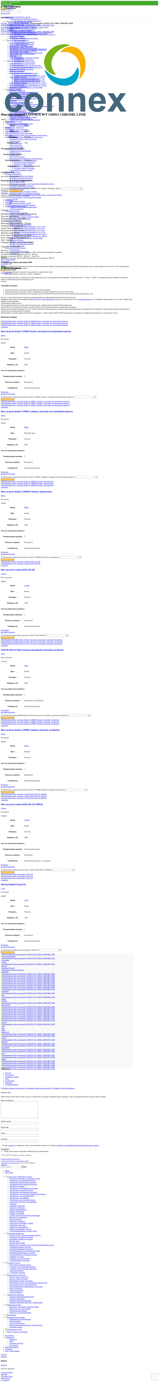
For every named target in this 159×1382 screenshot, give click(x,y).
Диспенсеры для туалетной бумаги (22, 1200)
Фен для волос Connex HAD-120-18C (18, 569)
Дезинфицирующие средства (20, 1247)
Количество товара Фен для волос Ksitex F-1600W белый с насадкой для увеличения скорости (38, 397)
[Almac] (28, 1067)
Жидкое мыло (15, 1241)
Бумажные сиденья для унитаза (21, 178)
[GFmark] (28, 1034)
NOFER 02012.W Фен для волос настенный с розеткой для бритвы (32, 650)
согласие (11, 1145)
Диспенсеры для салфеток (19, 1198)
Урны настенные (16, 145)
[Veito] (28, 982)
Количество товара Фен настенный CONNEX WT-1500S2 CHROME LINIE (31, 188)
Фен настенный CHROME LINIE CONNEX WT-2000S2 (22, 34)
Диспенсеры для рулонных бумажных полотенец (28, 1194)
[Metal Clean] (28, 1016)
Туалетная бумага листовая (19, 1260)
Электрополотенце (16, 209)
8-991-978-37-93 (35, 299)
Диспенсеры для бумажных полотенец (24, 1188)
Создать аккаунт (7, 1372)
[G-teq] (28, 1036)
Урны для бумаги (16, 1288)
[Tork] (28, 987)
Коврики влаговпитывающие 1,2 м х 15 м (29, 230)
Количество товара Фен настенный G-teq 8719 (20, 950)
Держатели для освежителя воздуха (23, 1180)
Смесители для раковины (19, 1227)
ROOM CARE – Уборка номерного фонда (25, 1235)
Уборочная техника (12, 211)
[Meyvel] (28, 1014)
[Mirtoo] (28, 1013)
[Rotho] (28, 997)
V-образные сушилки (17, 201)
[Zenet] (28, 974)
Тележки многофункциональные (22, 244)
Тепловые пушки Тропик (23, 164)
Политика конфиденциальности (10, 1159)
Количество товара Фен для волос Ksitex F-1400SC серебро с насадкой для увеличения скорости (39, 477)
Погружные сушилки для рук (20, 203)
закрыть (4, 1357)
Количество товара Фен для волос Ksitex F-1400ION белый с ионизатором (30, 557)
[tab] (69, 201)
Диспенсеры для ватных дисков (21, 1190)
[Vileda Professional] (28, 978)
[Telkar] (28, 989)
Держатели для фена (17, 1186)
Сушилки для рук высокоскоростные (23, 1269)
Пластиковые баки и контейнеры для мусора (26, 1286)
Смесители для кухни (18, 1225)
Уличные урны (15, 141)
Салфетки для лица (17, 1257)
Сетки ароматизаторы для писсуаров (23, 1231)
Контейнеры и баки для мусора (21, 133)
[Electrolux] (28, 1046)
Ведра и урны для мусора (19, 129)
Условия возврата (11, 1085)
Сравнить (8, 1349)
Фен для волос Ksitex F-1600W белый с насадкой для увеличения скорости (36, 331)
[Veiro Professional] (28, 983)
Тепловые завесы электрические (21, 166)
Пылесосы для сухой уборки (20, 1309)
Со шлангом (14, 254)
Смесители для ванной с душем (21, 1223)
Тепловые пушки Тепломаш (24, 162)
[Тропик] (28, 954)
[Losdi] (28, 1020)
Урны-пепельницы (16, 147)
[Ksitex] (28, 1024)
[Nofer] (28, 1009)
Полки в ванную (16, 1219)
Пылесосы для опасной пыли (20, 1313)
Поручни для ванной (17, 1221)
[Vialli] (28, 980)
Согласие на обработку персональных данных (15, 1161)
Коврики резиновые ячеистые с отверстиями (26, 1302)
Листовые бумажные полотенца (21, 1249)
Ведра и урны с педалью (19, 1279)
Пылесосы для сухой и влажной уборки (24, 217)
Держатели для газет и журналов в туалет (25, 1179)
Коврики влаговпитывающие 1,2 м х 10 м (29, 228)
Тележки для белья (16, 240)
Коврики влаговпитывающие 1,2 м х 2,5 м (29, 232)
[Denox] (28, 1049)
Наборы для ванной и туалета (20, 1229)
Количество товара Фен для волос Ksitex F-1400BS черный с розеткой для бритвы (33, 790)
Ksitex (3, 335)
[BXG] (28, 1055)
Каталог (4, 23)
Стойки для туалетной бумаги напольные (25, 1215)
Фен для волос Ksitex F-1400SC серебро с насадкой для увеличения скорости (37, 411)
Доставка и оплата (12, 1077)
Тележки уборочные (17, 1299)
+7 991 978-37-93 (6, 4)
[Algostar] (28, 1069)
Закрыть (4, 1165)
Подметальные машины (18, 1311)
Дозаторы (13, 1204)
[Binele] (28, 1061)
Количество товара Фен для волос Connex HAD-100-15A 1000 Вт (27, 870)
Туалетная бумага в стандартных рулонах (25, 193)
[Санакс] (28, 964)
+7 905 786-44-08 (13, 2)
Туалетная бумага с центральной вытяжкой (25, 197)
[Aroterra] (28, 1065)
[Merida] (28, 1018)
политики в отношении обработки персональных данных (77, 1145)
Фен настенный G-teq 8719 (13, 884)
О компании (9, 1081)
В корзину (5, 191)
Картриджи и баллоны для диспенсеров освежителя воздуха (32, 184)
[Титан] (28, 958)
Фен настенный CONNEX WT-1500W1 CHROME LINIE (22, 27)
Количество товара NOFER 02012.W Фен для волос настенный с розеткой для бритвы (35, 715)
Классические (15, 250)
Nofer (3, 654)
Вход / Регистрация (12, 1351)
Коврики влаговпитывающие (20, 1300)
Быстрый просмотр (8, 394)
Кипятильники (15, 153)
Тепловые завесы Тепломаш (24, 168)
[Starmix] (28, 993)
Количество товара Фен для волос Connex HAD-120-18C (24, 635)
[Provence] (28, 1003)
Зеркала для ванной (17, 1211)
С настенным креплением (19, 252)
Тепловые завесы (16, 1327)
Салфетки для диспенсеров (20, 1258)
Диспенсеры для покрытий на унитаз (23, 1192)
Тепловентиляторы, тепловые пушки (23, 160)
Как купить (9, 1075)
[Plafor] (28, 1007)
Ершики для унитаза (17, 1208)
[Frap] (28, 1040)
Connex (27, 125)
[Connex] (28, 1051)
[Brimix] (28, 1057)
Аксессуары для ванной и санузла (17, 17)
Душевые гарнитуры (17, 1206)
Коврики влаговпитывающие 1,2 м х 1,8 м (29, 226)
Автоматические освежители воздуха (23, 19)
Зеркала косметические (18, 1210)
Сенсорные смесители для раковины (23, 1202)
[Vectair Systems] (28, 985)
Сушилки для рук (11, 199)
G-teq (3, 888)
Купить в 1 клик (15, 191)
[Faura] (28, 1044)
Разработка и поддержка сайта (10, 1163)
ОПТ (7, 1079)
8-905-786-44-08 (47, 299)
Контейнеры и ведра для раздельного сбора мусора (28, 135)
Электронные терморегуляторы (21, 170)
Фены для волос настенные (15, 248)
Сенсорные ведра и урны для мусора (23, 139)
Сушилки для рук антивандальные (22, 205)
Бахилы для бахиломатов (19, 126)
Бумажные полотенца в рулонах (21, 176)
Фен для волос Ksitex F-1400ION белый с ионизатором (26, 491)
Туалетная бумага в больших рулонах (23, 191)
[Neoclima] (28, 1011)
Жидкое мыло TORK (17, 182)
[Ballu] (28, 1063)
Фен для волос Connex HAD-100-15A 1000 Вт (22, 804)
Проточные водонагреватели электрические (26, 158)
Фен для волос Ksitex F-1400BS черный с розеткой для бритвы (30, 730)
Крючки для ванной (17, 1213)
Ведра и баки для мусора (14, 127)
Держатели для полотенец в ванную (23, 1182)
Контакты (8, 1083)
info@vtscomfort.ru (85, 299)
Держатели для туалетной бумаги (22, 1196)
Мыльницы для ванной (18, 1217)
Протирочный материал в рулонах (22, 1253)
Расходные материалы (13, 174)
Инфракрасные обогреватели (20, 151)
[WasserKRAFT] (28, 976)
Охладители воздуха (17, 157)
